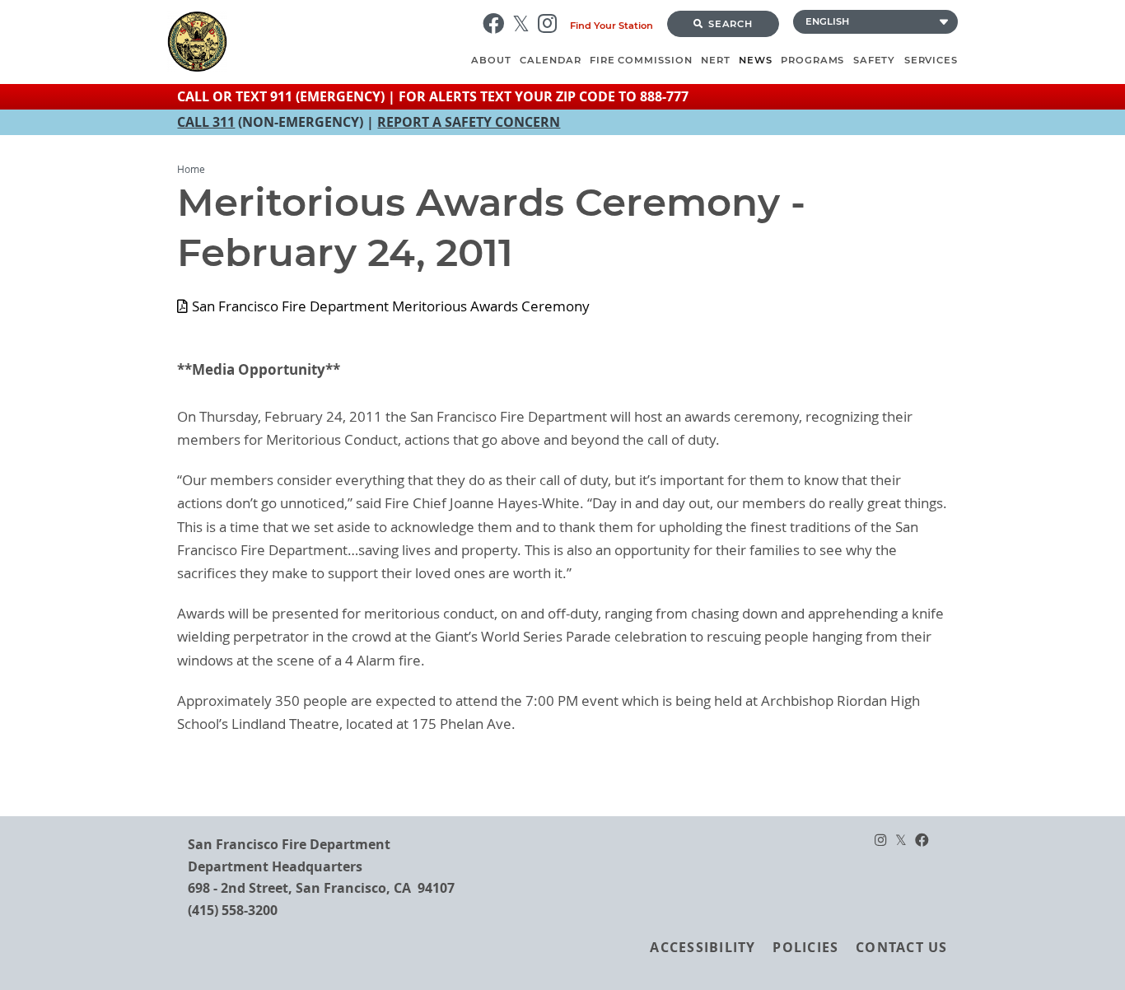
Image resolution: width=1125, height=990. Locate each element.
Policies (805, 947)
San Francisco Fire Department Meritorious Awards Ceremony (390, 306)
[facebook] (497, 24)
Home (191, 169)
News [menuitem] (756, 60)
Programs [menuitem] (812, 60)
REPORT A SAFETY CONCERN (468, 122)
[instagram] (551, 24)
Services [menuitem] (931, 60)
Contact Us (901, 947)
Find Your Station (611, 25)
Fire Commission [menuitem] (641, 60)
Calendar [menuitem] (550, 60)
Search (731, 24)
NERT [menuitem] (716, 60)
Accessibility (702, 947)
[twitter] (525, 24)
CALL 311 (206, 122)
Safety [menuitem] (874, 60)
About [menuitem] (491, 60)
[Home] (317, 42)
